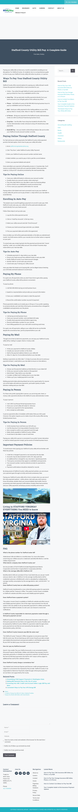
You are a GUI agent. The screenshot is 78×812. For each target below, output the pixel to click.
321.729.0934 (7, 788)
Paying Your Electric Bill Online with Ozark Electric (17, 695)
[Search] (73, 71)
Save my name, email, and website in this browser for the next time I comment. (25, 741)
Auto (34, 8)
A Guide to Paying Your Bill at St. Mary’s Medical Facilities (19, 693)
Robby (42, 54)
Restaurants (61, 141)
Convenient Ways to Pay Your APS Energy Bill (21, 687)
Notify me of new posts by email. (14, 750)
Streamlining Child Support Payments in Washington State (25, 679)
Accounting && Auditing (65, 125)
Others (6, 691)
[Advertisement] (39, 28)
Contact (51, 8)
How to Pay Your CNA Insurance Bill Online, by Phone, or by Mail (65, 87)
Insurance (25, 8)
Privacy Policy (20, 12)
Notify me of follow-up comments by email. (17, 746)
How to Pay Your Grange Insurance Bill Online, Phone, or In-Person (66, 94)
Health (60, 133)
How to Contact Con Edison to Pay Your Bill (57, 783)
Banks (59, 130)
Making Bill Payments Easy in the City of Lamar (22, 681)
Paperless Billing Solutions (36, 786)
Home (17, 8)
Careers (42, 8)
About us (60, 8)
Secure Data (36, 795)
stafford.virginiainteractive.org (19, 146)
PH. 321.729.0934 (71, 2)
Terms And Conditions (36, 799)
